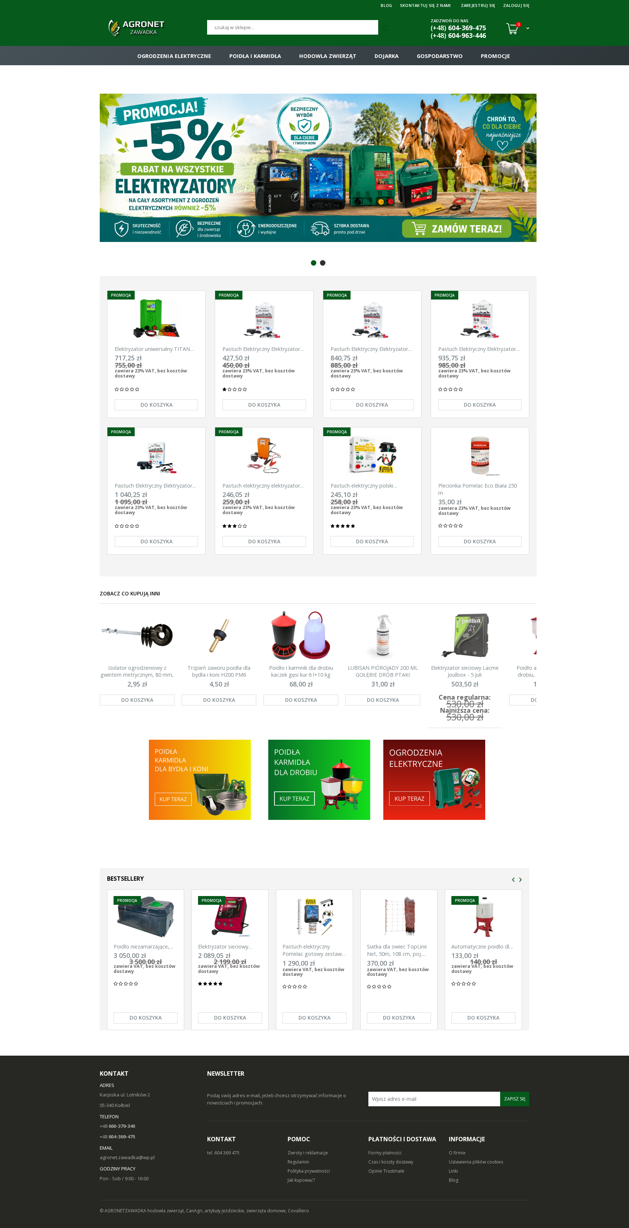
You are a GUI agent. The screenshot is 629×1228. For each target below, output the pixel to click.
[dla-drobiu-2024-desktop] (318, 168)
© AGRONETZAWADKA (123, 1211)
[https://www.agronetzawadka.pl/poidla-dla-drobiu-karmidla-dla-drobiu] (319, 779)
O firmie (457, 1153)
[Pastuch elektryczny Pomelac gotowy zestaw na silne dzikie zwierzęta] (314, 917)
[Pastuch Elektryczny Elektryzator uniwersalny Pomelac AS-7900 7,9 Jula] (156, 456)
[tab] (313, 263)
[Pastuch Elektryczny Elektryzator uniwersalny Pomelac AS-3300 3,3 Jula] (264, 319)
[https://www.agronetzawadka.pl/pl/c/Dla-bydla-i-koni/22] (434, 779)
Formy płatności (384, 1153)
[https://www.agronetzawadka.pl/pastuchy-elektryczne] (199, 779)
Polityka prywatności (309, 1171)
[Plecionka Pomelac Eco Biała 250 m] (480, 456)
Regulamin (298, 1162)
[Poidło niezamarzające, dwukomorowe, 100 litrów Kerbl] (146, 917)
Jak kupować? (301, 1180)
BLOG (386, 5)
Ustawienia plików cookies (476, 1162)
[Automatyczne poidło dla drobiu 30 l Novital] (483, 917)
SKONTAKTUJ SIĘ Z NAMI (425, 5)
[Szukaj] (386, 28)
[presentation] (513, 879)
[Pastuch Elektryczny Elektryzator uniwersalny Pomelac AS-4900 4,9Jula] (372, 319)
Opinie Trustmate (386, 1171)
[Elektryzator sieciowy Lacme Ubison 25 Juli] (230, 917)
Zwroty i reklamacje (308, 1153)
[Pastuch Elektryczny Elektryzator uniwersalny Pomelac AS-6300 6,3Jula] (480, 319)
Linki (453, 1171)
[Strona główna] (153, 28)
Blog (453, 1180)
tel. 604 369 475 (223, 1153)
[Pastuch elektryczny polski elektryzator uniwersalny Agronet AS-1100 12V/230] (372, 456)
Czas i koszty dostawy (390, 1162)
